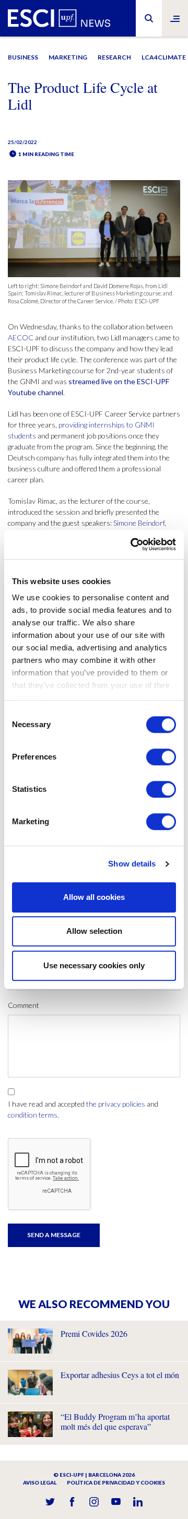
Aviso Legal (39, 1482)
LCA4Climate (164, 57)
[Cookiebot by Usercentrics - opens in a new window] (132, 544)
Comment (23, 1005)
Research (114, 57)
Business (23, 57)
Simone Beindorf (138, 522)
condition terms (32, 1114)
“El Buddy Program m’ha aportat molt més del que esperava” (115, 1421)
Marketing (68, 57)
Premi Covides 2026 (94, 1333)
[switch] (161, 757)
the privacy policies (115, 1103)
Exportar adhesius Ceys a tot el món (120, 1374)
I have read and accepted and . (83, 1109)
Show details (132, 863)
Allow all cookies (94, 897)
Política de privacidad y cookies (116, 1482)
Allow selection (94, 931)
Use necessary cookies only (94, 965)
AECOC (20, 337)
